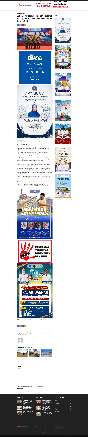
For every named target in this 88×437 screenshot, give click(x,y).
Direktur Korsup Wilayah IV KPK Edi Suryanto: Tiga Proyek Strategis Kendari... (28, 412)
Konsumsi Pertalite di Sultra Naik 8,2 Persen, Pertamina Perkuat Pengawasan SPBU (46, 359)
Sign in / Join (18, 0)
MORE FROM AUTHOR (28, 347)
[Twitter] (20, 25)
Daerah (24, 11)
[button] (70, 9)
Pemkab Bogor (36, 319)
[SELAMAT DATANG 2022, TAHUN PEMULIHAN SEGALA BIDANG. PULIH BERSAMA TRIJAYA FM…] (38, 408)
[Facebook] (18, 25)
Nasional (36, 9)
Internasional (47, 9)
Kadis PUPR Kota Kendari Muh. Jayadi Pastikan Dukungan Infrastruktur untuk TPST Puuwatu (22, 359)
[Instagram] (58, 427)
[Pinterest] (22, 25)
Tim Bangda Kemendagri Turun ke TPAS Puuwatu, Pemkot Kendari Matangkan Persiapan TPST (34, 359)
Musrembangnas (30, 319)
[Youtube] (64, 427)
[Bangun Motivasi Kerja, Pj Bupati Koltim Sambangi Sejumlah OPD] (38, 414)
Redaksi (25, 338)
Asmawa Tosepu (22, 319)
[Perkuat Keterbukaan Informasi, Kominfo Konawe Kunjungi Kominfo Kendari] (19, 408)
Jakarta (26, 319)
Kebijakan (23, 9)
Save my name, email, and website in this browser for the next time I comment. (31, 386)
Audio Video (60, 9)
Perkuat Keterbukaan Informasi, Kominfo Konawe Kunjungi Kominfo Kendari (27, 407)
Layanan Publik (29, 9)
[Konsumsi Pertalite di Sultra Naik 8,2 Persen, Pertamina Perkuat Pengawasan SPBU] (46, 353)
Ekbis (41, 9)
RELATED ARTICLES (20, 347)
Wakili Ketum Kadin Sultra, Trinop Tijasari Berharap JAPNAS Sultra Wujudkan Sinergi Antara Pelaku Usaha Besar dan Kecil (24, 333)
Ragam (54, 9)
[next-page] (19, 362)
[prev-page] (17, 362)
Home (19, 9)
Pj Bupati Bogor (41, 319)
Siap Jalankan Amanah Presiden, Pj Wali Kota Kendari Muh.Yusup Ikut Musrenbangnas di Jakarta (44, 333)
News (23, 13)
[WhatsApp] (25, 25)
